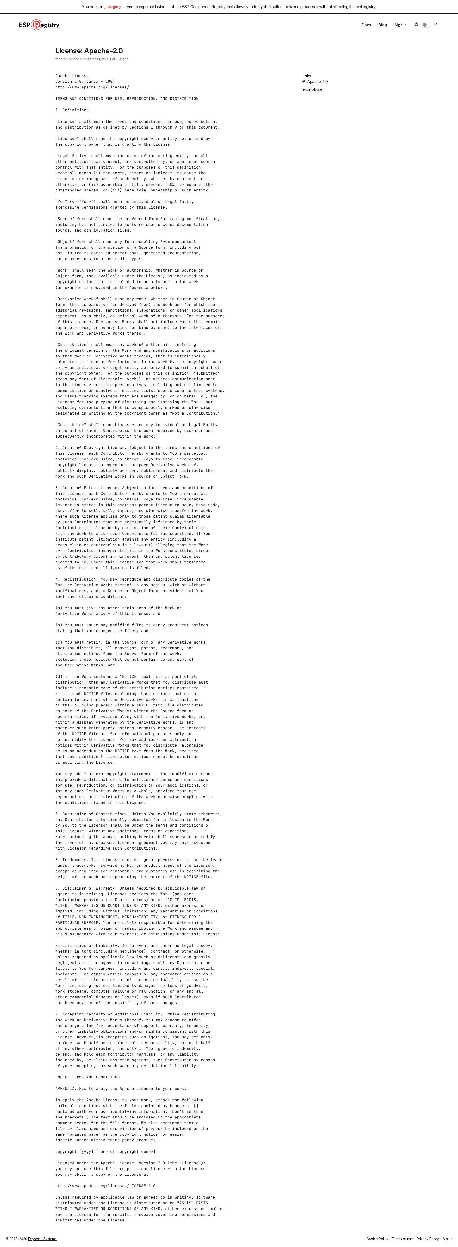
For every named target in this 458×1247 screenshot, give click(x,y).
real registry (365, 6)
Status (447, 1239)
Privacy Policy (428, 1239)
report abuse (312, 89)
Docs (366, 24)
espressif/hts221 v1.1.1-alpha (107, 59)
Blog (383, 24)
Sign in (400, 24)
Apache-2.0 (317, 81)
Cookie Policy (377, 1239)
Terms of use (402, 1239)
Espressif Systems (42, 1239)
